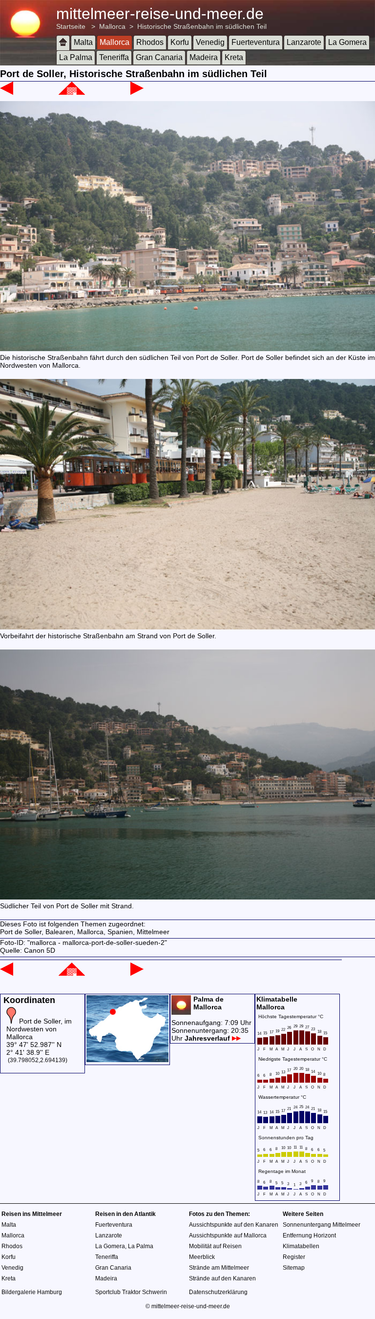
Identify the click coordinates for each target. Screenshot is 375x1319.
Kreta (234, 57)
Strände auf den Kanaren (222, 1278)
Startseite (70, 26)
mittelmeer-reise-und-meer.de (160, 13)
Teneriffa (114, 57)
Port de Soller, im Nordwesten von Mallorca (39, 1029)
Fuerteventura (255, 42)
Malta (83, 42)
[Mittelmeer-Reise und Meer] (63, 42)
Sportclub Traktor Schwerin (131, 1292)
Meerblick (202, 1257)
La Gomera (347, 42)
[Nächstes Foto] (137, 92)
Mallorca (112, 26)
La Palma (75, 57)
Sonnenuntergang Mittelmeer (321, 1224)
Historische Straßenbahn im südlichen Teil (202, 26)
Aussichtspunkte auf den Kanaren (233, 1224)
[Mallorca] (72, 92)
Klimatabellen (301, 1246)
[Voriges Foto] (6, 92)
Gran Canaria (159, 57)
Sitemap (294, 1267)
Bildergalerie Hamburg (31, 1292)
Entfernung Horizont (309, 1235)
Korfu (179, 42)
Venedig (210, 42)
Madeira (203, 57)
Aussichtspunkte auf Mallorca (228, 1235)
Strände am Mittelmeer (219, 1267)
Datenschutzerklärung (218, 1292)
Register (294, 1257)
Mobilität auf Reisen (215, 1246)
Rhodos (150, 42)
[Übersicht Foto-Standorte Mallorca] (127, 1060)
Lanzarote (304, 42)
